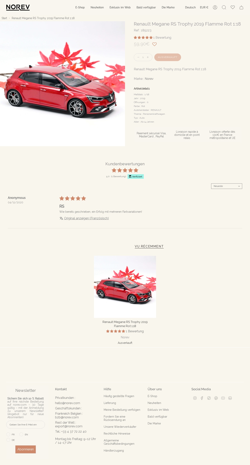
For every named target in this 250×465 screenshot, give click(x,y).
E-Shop (152, 396)
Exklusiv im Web (158, 409)
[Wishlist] (233, 7)
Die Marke (154, 423)
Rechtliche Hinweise (117, 433)
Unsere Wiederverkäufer (120, 426)
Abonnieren (25, 449)
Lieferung (110, 403)
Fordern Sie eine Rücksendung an (115, 418)
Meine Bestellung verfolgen (122, 409)
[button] (80, 7)
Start (4, 18)
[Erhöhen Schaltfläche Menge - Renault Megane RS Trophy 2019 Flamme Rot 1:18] (148, 57)
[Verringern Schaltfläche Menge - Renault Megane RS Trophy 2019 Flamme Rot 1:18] (137, 57)
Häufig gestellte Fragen (119, 396)
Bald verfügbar (157, 416)
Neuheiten (154, 403)
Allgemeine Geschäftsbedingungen (119, 442)
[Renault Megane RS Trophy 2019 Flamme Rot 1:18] (125, 287)
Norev (149, 79)
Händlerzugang (114, 450)
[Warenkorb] (241, 7)
